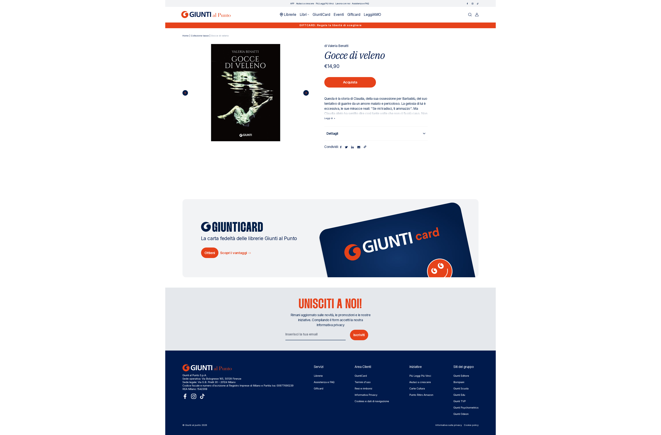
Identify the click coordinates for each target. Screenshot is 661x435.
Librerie (318, 375)
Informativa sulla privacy (449, 425)
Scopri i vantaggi (234, 253)
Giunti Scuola (461, 388)
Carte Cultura (417, 388)
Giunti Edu (459, 394)
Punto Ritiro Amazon (421, 394)
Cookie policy (471, 425)
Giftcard (318, 388)
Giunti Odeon (461, 414)
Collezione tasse (200, 35)
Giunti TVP (459, 401)
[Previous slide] (185, 93)
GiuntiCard (361, 375)
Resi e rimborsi (363, 388)
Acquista (350, 82)
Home (185, 35)
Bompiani (458, 382)
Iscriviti (359, 335)
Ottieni (209, 253)
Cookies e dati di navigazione (372, 401)
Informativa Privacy (366, 394)
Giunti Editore (461, 375)
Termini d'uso (363, 382)
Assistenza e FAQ (324, 382)
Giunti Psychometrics (466, 407)
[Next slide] (306, 93)
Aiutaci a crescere (420, 382)
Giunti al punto (193, 425)
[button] (304, 14)
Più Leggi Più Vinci (420, 375)
